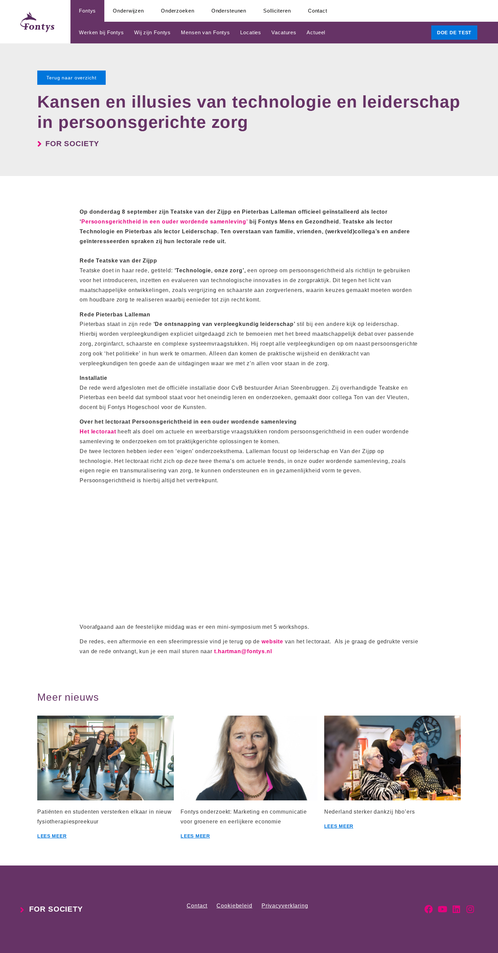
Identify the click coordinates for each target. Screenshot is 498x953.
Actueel (316, 32)
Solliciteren (277, 11)
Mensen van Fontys (205, 32)
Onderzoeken (177, 11)
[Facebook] (428, 909)
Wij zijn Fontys (152, 32)
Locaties (250, 32)
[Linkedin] (456, 909)
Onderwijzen (128, 11)
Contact (317, 11)
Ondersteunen (229, 11)
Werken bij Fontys (101, 32)
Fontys (87, 11)
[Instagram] (470, 909)
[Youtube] (442, 909)
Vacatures (283, 32)
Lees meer (51, 836)
